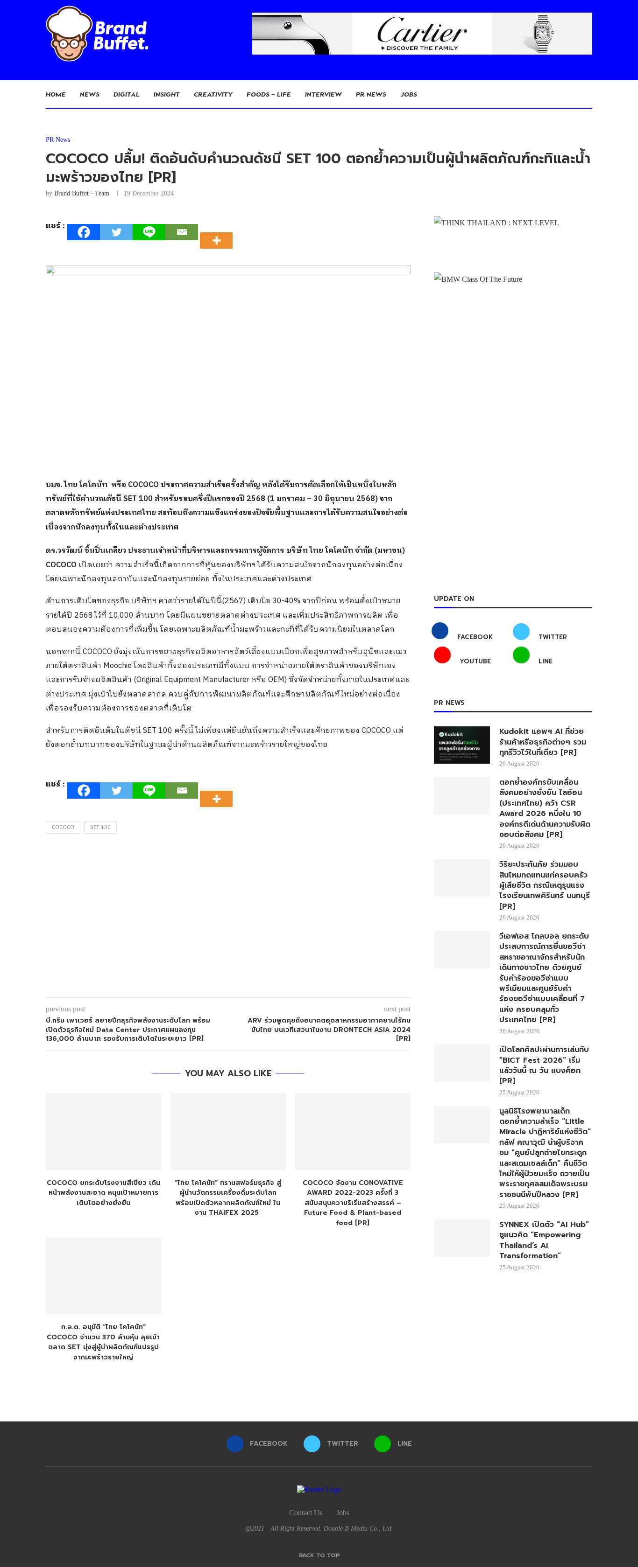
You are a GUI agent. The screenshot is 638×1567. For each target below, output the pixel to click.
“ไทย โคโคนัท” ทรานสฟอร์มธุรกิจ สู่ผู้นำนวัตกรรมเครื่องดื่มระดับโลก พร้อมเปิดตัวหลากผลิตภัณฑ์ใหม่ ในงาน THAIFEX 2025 (228, 1198)
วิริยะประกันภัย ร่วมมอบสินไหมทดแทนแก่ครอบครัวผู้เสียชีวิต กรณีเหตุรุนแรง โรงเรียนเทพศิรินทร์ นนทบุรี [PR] (544, 885)
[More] (219, 232)
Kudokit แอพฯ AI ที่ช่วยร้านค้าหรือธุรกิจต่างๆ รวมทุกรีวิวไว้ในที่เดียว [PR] (542, 742)
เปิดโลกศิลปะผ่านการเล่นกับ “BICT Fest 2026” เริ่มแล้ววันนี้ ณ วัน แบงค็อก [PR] (544, 1065)
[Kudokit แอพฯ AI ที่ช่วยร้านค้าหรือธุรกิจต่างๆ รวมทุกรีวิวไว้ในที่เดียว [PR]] (462, 745)
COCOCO (63, 827)
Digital (126, 94)
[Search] (587, 94)
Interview (323, 94)
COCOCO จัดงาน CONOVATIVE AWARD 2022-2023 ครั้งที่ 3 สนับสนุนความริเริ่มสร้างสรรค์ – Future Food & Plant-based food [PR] (353, 1203)
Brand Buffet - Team (81, 193)
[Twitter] (116, 232)
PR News (371, 94)
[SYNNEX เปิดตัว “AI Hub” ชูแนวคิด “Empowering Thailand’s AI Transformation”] (462, 1238)
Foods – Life (269, 94)
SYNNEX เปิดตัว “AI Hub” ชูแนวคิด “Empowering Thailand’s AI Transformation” (544, 1240)
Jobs (408, 94)
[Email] (181, 232)
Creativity (213, 94)
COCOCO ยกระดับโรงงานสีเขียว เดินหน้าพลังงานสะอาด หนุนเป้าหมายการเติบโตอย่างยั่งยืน (103, 1193)
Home (56, 94)
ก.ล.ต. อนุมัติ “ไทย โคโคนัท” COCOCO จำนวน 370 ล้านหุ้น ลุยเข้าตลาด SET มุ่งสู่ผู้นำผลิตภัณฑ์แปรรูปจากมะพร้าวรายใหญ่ (103, 1342)
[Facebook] (83, 232)
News (89, 94)
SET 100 (100, 827)
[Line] (149, 232)
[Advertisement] (228, 918)
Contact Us (305, 1513)
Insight (167, 94)
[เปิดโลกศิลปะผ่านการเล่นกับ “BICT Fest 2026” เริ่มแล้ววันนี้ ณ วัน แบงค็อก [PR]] (462, 1063)
